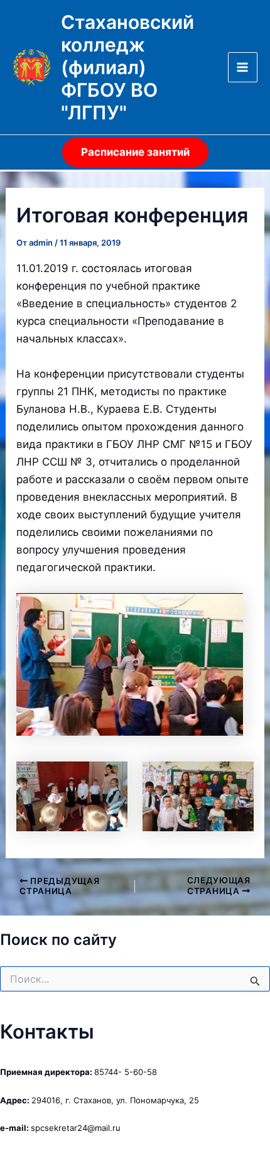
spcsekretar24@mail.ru (76, 1128)
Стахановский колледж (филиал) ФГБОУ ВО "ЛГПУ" (127, 67)
